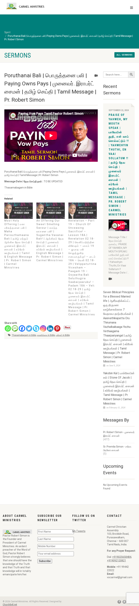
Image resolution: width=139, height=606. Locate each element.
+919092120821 (116, 560)
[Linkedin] (50, 328)
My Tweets (78, 531)
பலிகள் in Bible (63, 335)
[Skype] (36, 328)
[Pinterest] (57, 328)
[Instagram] (43, 328)
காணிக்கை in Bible (46, 335)
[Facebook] (22, 328)
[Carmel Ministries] (35, 6)
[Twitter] (29, 328)
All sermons (124, 55)
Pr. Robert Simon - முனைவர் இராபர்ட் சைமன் (118, 434)
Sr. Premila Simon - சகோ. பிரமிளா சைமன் (117, 448)
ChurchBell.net (10, 604)
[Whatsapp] (8, 328)
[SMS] (15, 328)
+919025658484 (121, 556)
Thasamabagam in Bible (24, 335)
